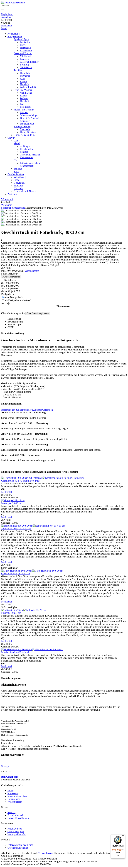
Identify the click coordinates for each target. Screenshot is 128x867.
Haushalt (24, 84)
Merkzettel (6, 25)
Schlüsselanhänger (29, 115)
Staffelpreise (10, 280)
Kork (16, 171)
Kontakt (11, 812)
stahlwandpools (9, 776)
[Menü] (123, 836)
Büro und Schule (22, 126)
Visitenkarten (26, 157)
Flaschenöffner (27, 149)
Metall (17, 143)
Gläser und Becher (29, 61)
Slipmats (24, 112)
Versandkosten (32, 271)
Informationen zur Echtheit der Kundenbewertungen (27, 409)
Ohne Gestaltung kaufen (38, 313)
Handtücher (26, 73)
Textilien (18, 70)
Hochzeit (18, 188)
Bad (22, 104)
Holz (16, 160)
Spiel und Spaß (21, 39)
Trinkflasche (26, 67)
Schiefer (18, 168)
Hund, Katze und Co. (24, 135)
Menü (4, 28)
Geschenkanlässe (15, 174)
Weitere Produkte (28, 87)
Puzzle (23, 45)
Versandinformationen (18, 796)
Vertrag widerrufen (16, 834)
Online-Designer (15, 831)
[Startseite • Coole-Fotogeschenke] (13, 2)
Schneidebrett (26, 166)
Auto (22, 78)
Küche (23, 95)
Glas (16, 140)
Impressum (12, 793)
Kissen (23, 81)
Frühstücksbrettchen (30, 163)
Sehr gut (5, 766)
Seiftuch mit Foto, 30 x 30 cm (16, 528)
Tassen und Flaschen (30, 154)
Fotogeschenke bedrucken (20, 845)
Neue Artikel (13, 33)
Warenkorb (6, 205)
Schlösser (24, 121)
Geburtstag (19, 182)
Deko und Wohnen (23, 90)
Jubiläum (18, 185)
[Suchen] (2, 9)
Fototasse (24, 59)
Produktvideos (14, 828)
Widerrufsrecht (14, 801)
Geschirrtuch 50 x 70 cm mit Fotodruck (20, 480)
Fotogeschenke (14, 36)
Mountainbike (27, 123)
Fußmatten (25, 76)
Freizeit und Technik (24, 109)
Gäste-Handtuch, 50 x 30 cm (15, 573)
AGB (10, 790)
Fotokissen (25, 106)
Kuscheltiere (26, 50)
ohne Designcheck (14, 297)
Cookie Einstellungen (18, 818)
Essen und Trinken (23, 53)
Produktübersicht (15, 815)
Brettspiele (25, 42)
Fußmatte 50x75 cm (11, 613)
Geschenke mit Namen (25, 191)
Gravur (11, 137)
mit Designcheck (18, 300)
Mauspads (25, 129)
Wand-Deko (26, 92)
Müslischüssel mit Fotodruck (15, 652)
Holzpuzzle (25, 47)
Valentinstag (20, 177)
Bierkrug (24, 64)
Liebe (16, 180)
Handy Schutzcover (29, 132)
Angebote (12, 194)
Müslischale (26, 56)
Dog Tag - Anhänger (30, 118)
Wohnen (24, 98)
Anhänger (25, 146)
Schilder (24, 151)
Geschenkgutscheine (17, 847)
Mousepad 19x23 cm (11, 503)
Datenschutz (13, 799)
